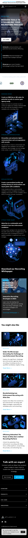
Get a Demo (6, 39)
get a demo (19, 477)
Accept (23, 532)
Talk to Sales (7, 477)
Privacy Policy (4, 529)
